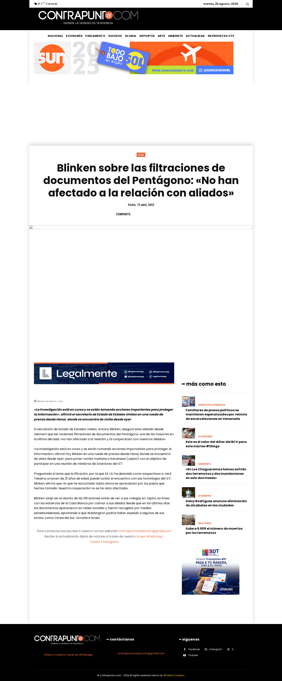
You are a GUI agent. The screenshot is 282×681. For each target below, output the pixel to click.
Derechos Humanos (211, 405)
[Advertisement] (141, 117)
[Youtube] (184, 655)
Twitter (94, 542)
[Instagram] (206, 649)
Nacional (204, 523)
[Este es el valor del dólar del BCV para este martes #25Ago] (188, 433)
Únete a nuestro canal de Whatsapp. (68, 655)
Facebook (194, 649)
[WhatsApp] (162, 214)
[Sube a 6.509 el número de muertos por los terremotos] (188, 520)
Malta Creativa (175, 675)
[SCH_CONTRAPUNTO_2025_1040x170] (133, 77)
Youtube (193, 655)
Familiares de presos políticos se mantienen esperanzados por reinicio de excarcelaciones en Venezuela (216, 414)
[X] (144, 214)
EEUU (141, 154)
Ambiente (204, 464)
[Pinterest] (153, 214)
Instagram (111, 542)
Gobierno (205, 496)
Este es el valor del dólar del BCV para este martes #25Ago (216, 444)
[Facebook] (136, 214)
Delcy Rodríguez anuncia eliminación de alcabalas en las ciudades (216, 503)
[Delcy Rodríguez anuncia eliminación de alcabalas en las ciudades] (188, 492)
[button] (247, 4)
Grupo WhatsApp (149, 536)
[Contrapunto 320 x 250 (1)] (210, 597)
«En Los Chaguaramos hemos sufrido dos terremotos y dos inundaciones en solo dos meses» (216, 473)
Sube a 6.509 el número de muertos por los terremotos (214, 530)
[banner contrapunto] (104, 387)
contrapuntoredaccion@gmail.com (144, 531)
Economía (205, 436)
